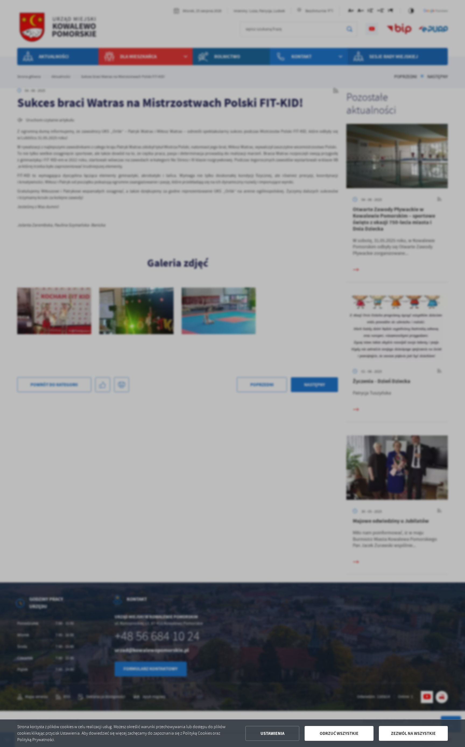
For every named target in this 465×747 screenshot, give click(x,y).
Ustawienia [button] (272, 733)
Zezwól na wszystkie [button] (413, 733)
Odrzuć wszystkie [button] (339, 733)
